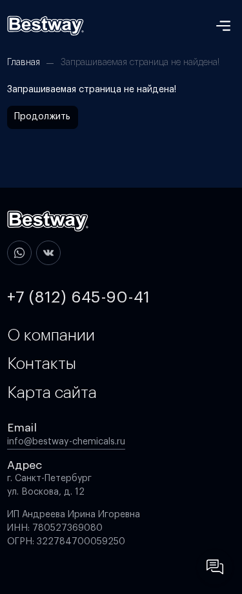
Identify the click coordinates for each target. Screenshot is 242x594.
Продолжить (42, 116)
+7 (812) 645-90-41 (78, 297)
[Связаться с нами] (215, 567)
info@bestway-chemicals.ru (66, 441)
